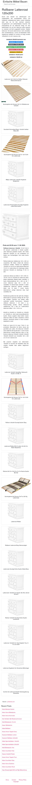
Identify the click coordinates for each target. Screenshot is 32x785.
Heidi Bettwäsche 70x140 (9, 722)
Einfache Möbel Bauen (15, 1)
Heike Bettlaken (6, 728)
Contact (14, 780)
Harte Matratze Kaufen (8, 709)
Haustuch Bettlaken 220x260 (10, 738)
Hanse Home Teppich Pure (9, 757)
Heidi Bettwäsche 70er (8, 747)
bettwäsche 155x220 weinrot (16, 44)
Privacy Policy (22, 780)
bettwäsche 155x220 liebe (16, 42)
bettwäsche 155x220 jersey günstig (16, 47)
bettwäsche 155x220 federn (16, 49)
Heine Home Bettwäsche (8, 712)
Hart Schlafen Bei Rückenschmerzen (12, 719)
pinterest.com (11, 701)
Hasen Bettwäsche (7, 725)
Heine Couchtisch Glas (8, 760)
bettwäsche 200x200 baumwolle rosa (16, 39)
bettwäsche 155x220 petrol (16, 54)
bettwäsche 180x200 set (16, 57)
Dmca (7, 780)
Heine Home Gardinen (8, 763)
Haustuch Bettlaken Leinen (9, 735)
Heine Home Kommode (8, 715)
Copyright (16, 781)
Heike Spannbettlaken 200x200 (10, 744)
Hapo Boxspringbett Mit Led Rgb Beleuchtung (14, 770)
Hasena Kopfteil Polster (8, 754)
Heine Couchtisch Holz (8, 751)
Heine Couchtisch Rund (8, 767)
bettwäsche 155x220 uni (16, 52)
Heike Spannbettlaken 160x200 (10, 741)
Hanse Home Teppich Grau (9, 731)
